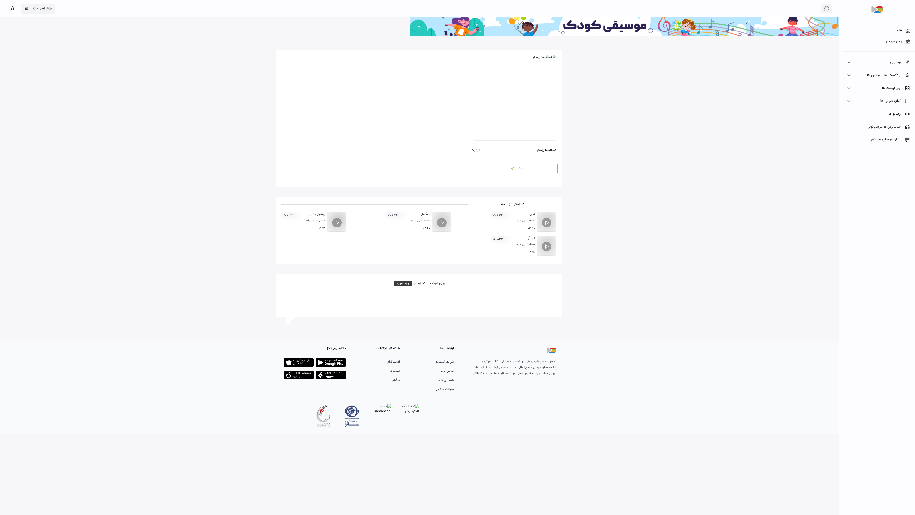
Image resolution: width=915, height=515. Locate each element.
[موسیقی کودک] (624, 35)
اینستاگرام (393, 362)
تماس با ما (447, 371)
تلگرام (396, 380)
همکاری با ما (446, 380)
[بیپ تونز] (877, 9)
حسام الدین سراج (525, 221)
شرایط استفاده (445, 362)
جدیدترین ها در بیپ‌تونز (885, 127)
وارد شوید (402, 283)
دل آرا (531, 238)
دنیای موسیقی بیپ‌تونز (886, 140)
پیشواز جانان (317, 214)
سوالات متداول (444, 389)
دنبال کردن (515, 168)
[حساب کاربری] (12, 8)
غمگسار (425, 214)
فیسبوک (395, 371)
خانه (899, 30)
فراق (532, 214)
